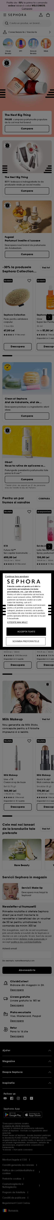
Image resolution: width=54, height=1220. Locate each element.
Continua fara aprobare (17, 576)
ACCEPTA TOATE (26, 631)
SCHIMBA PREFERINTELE (25, 641)
